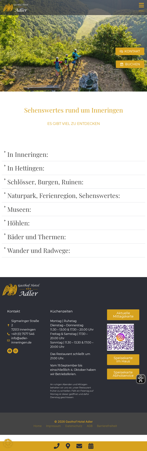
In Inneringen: (27, 154)
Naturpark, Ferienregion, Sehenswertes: (63, 195)
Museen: (19, 209)
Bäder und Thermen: (36, 236)
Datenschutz (73, 426)
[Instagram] (15, 350)
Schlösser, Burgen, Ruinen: (45, 181)
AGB (90, 426)
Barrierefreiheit (107, 426)
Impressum (53, 426)
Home (38, 426)
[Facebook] (9, 350)
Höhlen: (18, 223)
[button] (73, 154)
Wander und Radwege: (38, 250)
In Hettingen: (25, 168)
